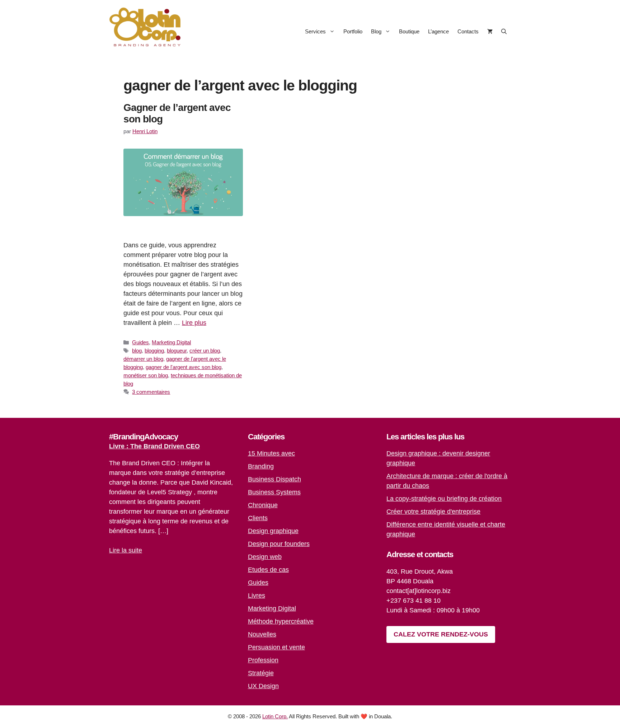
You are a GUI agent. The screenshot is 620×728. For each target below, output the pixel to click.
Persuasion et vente (276, 647)
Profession (263, 660)
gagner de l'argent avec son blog (183, 367)
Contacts (468, 31)
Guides (140, 342)
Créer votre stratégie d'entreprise (433, 511)
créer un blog (204, 350)
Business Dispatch (274, 479)
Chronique (263, 505)
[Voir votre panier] (490, 31)
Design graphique (273, 531)
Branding (261, 466)
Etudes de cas (268, 569)
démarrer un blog (143, 359)
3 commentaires (151, 392)
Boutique (409, 31)
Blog (376, 31)
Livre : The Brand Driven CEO (154, 446)
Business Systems (274, 492)
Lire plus (194, 322)
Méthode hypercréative (281, 621)
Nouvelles (262, 634)
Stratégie (261, 673)
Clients (258, 518)
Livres (256, 595)
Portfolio (352, 31)
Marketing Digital (171, 342)
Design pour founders (279, 543)
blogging (154, 350)
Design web (265, 556)
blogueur (177, 350)
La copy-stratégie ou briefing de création (444, 498)
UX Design (263, 686)
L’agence (438, 31)
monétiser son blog (145, 375)
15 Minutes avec (271, 453)
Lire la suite (125, 550)
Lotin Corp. (275, 716)
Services (315, 31)
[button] (504, 31)
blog (137, 350)
